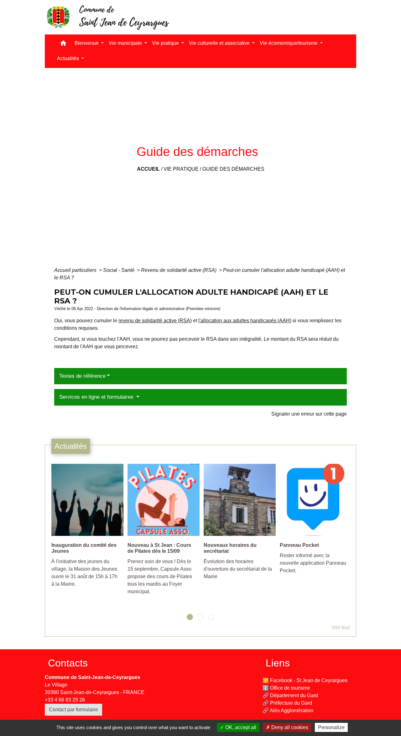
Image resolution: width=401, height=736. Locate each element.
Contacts (68, 663)
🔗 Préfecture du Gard (287, 703)
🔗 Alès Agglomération (288, 710)
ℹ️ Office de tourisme (286, 688)
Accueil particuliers (76, 270)
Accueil (148, 169)
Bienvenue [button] (87, 43)
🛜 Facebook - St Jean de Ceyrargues (305, 680)
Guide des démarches (233, 169)
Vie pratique (181, 169)
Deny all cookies (289, 727)
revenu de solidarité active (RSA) (155, 320)
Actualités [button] (68, 58)
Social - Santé (119, 270)
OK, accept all (240, 727)
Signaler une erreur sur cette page (309, 414)
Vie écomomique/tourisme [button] (289, 43)
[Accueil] (107, 17)
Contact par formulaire (73, 709)
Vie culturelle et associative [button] (220, 43)
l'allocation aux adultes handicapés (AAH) (244, 320)
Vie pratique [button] (166, 43)
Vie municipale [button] (126, 43)
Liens (278, 663)
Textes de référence (82, 376)
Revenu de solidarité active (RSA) (179, 270)
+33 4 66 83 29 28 (65, 699)
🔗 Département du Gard (290, 695)
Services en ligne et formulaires (97, 397)
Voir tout (340, 627)
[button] (63, 44)
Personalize (331, 727)
